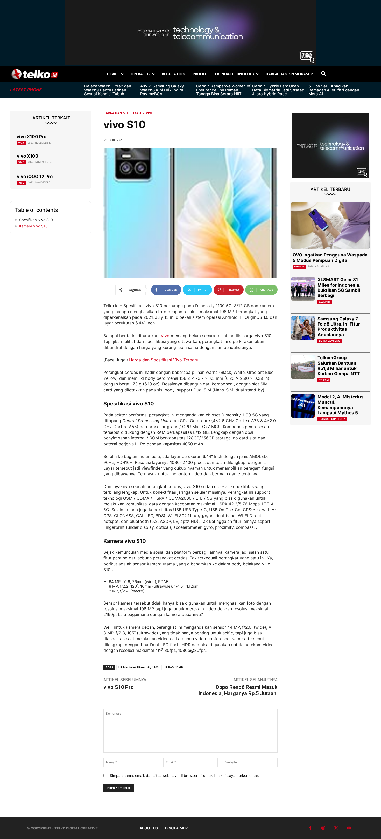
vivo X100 (27, 156)
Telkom (324, 379)
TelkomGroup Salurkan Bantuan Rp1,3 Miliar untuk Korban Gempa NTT (339, 365)
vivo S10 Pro (118, 687)
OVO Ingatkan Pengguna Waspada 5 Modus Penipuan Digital (330, 257)
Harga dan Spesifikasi (122, 113)
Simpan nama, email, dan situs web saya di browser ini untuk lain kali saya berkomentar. (184, 775)
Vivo (21, 142)
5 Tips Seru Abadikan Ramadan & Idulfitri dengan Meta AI (333, 90)
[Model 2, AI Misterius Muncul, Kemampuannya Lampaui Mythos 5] (303, 406)
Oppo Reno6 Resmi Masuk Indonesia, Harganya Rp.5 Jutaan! (238, 690)
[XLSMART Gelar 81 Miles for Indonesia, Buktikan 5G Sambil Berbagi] (303, 289)
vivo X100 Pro (31, 136)
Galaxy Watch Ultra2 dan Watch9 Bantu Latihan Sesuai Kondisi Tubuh (107, 90)
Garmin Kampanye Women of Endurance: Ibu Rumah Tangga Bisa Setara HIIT (223, 90)
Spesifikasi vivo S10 (36, 220)
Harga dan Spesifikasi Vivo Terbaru (163, 359)
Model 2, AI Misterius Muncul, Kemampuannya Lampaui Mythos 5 (341, 404)
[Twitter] (336, 828)
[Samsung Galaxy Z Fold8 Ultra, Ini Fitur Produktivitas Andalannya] (303, 328)
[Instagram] (323, 828)
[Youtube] (349, 828)
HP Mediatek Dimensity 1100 (138, 667)
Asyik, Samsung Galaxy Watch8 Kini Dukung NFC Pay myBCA (163, 90)
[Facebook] (310, 828)
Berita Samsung (329, 340)
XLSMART (324, 301)
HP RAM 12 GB (173, 667)
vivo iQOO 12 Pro (35, 176)
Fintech (299, 266)
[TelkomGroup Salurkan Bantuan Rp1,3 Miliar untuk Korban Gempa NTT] (303, 367)
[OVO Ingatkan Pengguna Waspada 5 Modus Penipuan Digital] (330, 225)
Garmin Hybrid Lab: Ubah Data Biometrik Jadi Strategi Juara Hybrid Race (278, 90)
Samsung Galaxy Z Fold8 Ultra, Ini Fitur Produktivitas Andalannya (339, 326)
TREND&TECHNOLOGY (332, 418)
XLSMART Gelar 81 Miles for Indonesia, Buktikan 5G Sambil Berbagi (339, 287)
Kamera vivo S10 (33, 226)
